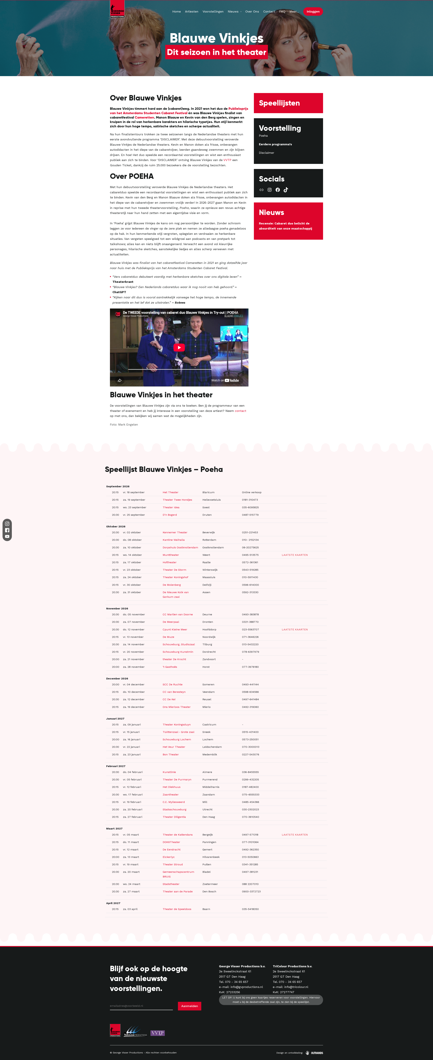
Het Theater (170, 492)
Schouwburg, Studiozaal (179, 644)
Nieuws (233, 11)
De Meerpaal (171, 621)
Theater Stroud (173, 864)
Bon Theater (171, 754)
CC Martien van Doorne (178, 614)
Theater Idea (171, 507)
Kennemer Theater (175, 532)
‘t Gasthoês (170, 666)
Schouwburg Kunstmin (178, 651)
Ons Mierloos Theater (177, 707)
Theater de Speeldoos (177, 909)
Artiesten (191, 11)
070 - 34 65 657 (236, 982)
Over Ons (252, 11)
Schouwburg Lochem (177, 739)
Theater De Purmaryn (177, 779)
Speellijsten (279, 103)
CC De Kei (169, 699)
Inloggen (313, 11)
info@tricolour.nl (296, 987)
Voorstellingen (213, 11)
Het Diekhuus (171, 787)
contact (240, 411)
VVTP (227, 160)
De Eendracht (171, 849)
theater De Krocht (174, 659)
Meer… (294, 11)
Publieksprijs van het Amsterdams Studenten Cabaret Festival (179, 110)
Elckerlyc (169, 857)
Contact (269, 11)
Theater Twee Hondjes (177, 499)
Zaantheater (171, 794)
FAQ (282, 11)
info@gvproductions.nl (247, 987)
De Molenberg (172, 584)
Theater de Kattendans (178, 834)
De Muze (168, 637)
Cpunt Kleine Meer (175, 629)
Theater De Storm (174, 569)
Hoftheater (170, 562)
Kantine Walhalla (174, 539)
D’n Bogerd (170, 514)
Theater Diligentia (174, 816)
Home (176, 11)
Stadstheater (171, 884)
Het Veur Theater (174, 746)
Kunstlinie (169, 772)
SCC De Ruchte (173, 684)
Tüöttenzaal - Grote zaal (178, 732)
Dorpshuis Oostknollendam (180, 547)
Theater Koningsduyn (177, 724)
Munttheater (171, 554)
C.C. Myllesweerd (174, 802)
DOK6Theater (171, 842)
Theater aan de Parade (178, 891)
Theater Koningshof (175, 577)
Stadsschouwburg (174, 809)
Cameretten (144, 117)
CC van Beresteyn (174, 691)
